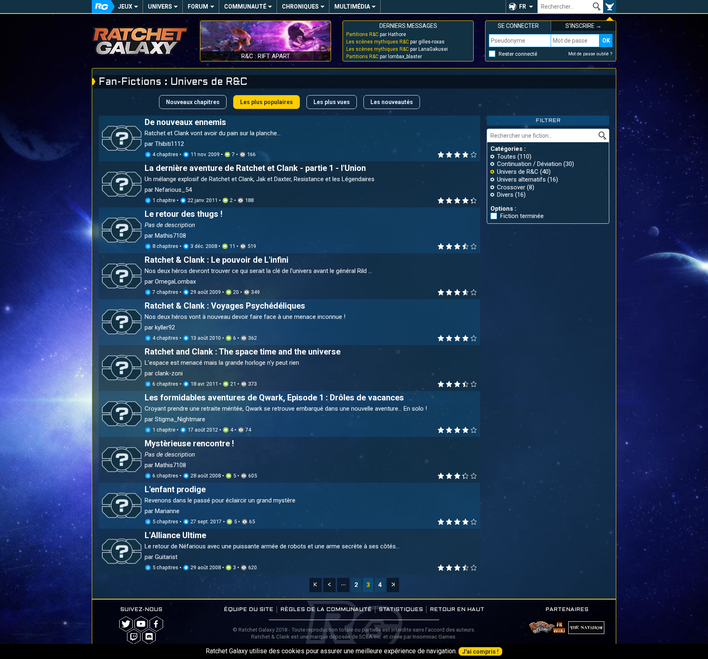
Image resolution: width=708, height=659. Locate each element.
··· (343, 585)
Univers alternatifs (521, 179)
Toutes (506, 156)
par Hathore (376, 34)
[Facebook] (156, 624)
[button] (522, 6)
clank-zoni (169, 373)
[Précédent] (329, 585)
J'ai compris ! (480, 651)
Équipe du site (248, 609)
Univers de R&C (517, 171)
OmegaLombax (175, 281)
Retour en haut (457, 609)
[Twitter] (126, 624)
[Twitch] (134, 637)
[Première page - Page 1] (315, 585)
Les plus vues (331, 102)
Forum (198, 6)
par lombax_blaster (384, 56)
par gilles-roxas (395, 42)
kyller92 (165, 327)
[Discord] (149, 637)
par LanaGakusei (397, 49)
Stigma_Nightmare (180, 419)
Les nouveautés (391, 102)
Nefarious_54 (173, 189)
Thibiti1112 (169, 144)
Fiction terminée (522, 216)
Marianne (167, 511)
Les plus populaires (266, 102)
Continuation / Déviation (529, 164)
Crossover (511, 187)
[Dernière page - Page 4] (393, 585)
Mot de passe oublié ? (590, 54)
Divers (505, 194)
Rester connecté (518, 54)
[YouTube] (141, 624)
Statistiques (401, 609)
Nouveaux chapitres (193, 102)
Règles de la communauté (326, 609)
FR (522, 6)
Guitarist (166, 557)
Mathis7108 (170, 235)
